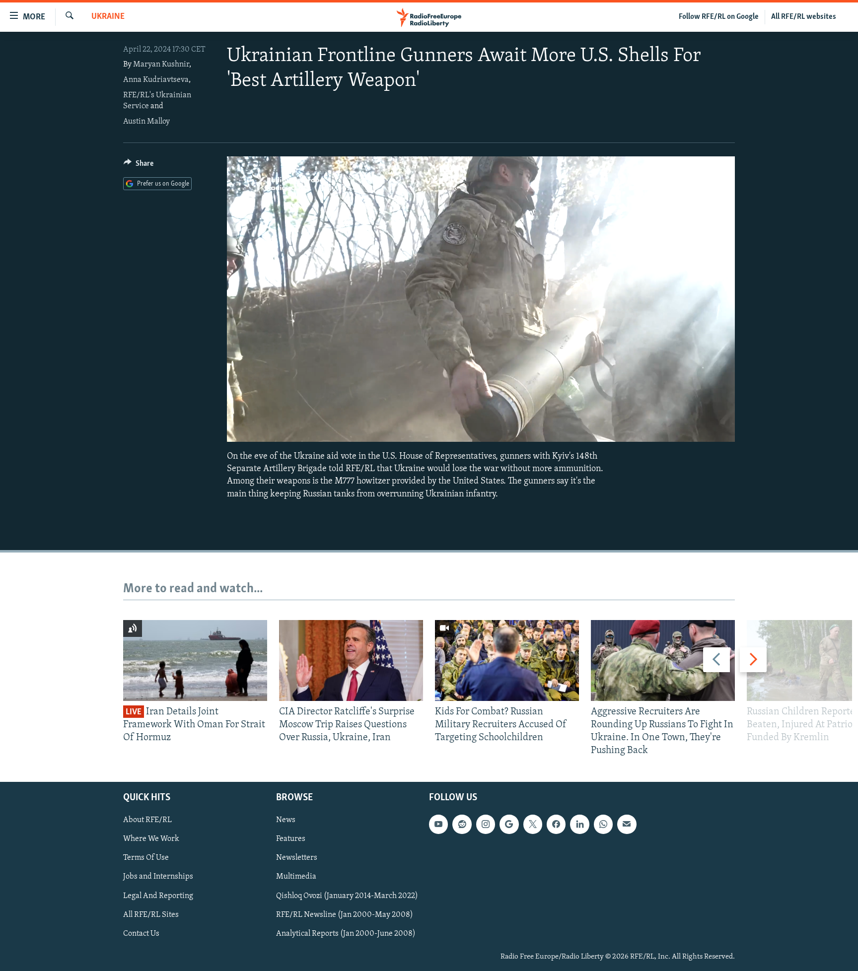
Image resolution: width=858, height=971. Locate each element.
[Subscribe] (626, 824)
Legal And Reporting (158, 896)
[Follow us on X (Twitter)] (532, 824)
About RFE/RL (147, 820)
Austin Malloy (146, 122)
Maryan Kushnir (161, 65)
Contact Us (141, 933)
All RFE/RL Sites (151, 914)
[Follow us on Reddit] (461, 824)
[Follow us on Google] (509, 824)
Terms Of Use (146, 858)
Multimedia (296, 877)
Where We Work (151, 839)
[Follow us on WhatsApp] (603, 824)
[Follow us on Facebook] (556, 824)
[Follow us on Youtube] (438, 824)
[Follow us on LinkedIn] (579, 824)
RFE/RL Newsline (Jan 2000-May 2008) (344, 914)
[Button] (138, 165)
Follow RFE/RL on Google (719, 17)
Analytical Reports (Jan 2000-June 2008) (346, 933)
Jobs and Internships (158, 877)
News (285, 820)
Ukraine (108, 16)
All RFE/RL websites (803, 17)
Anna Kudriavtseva (156, 80)
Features (290, 839)
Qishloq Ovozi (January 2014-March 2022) (347, 896)
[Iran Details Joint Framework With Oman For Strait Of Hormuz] (195, 660)
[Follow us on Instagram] (485, 824)
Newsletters (296, 858)
